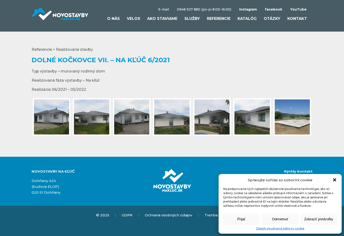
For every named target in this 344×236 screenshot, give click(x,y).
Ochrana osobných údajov (168, 215)
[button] (334, 180)
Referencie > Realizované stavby (62, 49)
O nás (113, 18)
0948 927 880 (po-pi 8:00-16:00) (204, 9)
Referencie (219, 18)
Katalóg (247, 18)
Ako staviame (162, 18)
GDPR (127, 215)
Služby (192, 18)
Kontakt (297, 18)
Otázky (272, 18)
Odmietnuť (280, 219)
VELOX (133, 18)
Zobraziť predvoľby (318, 219)
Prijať (241, 219)
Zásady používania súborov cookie (280, 228)
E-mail (163, 9)
